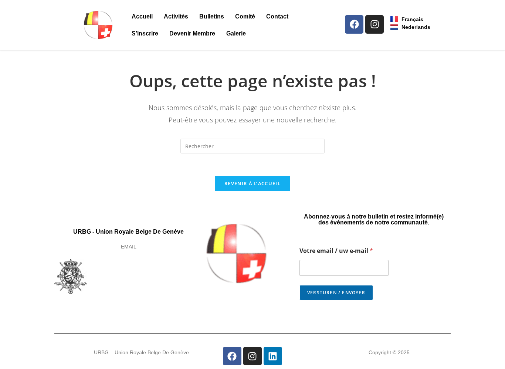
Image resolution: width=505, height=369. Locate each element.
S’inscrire (145, 33)
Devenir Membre (192, 33)
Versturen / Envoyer (336, 293)
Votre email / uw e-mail (336, 250)
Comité (245, 16)
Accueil (142, 16)
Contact (277, 16)
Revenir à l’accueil (252, 183)
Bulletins (211, 16)
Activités (176, 16)
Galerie (236, 33)
